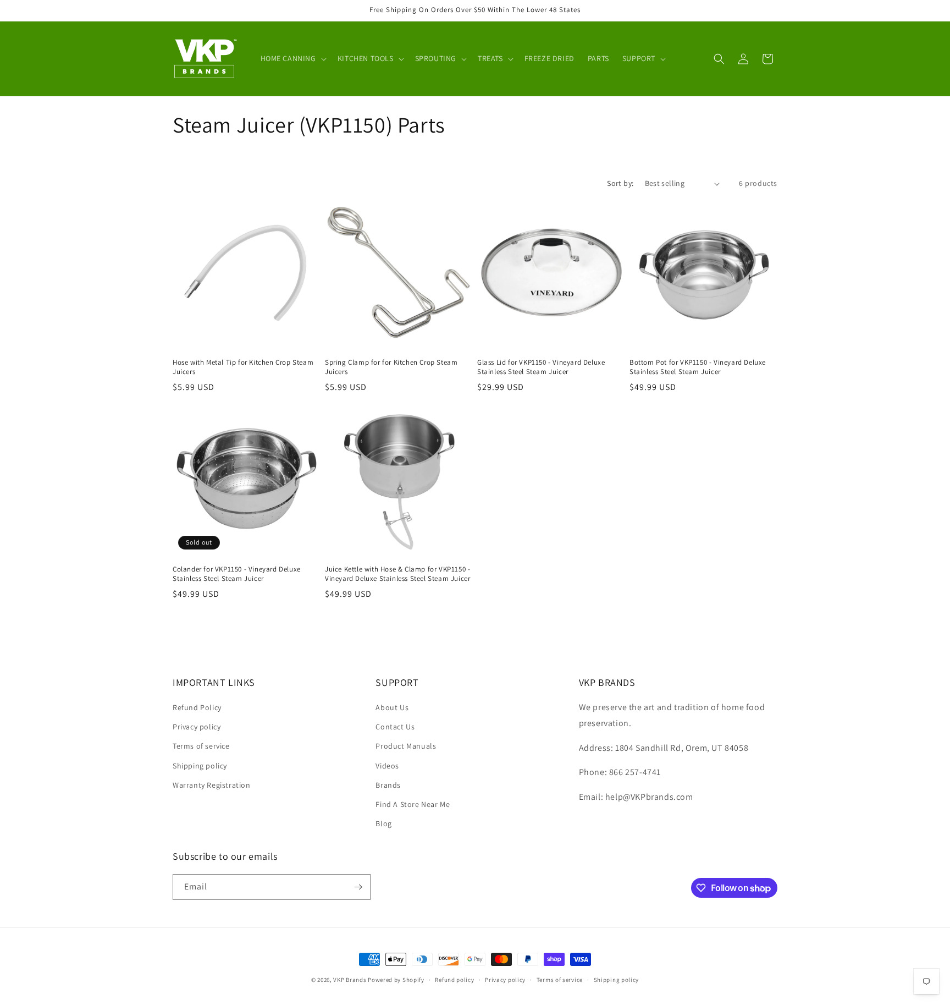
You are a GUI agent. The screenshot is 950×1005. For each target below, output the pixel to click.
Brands (388, 785)
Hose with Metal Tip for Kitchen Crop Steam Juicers (243, 367)
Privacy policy (196, 727)
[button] (292, 58)
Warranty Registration (212, 785)
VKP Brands (349, 980)
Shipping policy (200, 766)
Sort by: (620, 183)
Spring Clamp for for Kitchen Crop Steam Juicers (391, 367)
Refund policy (454, 980)
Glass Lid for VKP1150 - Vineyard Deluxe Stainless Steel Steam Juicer (541, 367)
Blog (383, 823)
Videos (387, 766)
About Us (391, 707)
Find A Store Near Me (412, 804)
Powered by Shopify (396, 980)
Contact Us (395, 727)
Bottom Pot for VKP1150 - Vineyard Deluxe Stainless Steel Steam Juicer (697, 367)
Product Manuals (405, 746)
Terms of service (201, 746)
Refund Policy (197, 707)
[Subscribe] (358, 887)
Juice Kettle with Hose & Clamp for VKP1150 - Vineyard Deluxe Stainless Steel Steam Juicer (397, 574)
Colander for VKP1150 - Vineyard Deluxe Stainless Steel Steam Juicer (237, 574)
